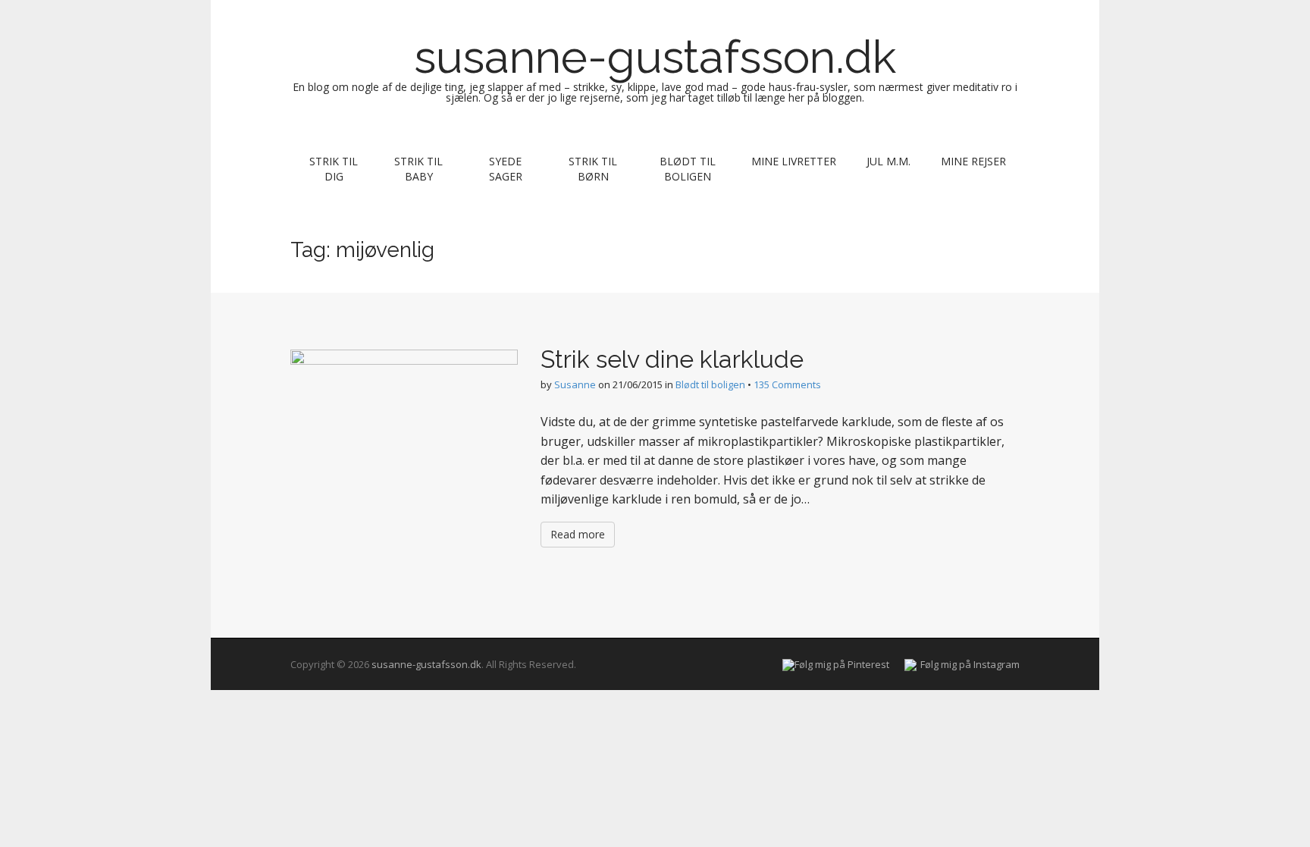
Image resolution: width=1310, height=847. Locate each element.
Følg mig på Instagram (970, 664)
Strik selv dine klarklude (672, 359)
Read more (577, 534)
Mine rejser (973, 161)
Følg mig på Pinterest (841, 664)
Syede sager (505, 169)
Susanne (575, 384)
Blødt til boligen (688, 169)
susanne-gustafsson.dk (655, 56)
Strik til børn (593, 169)
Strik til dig (333, 169)
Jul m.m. (888, 161)
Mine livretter (793, 161)
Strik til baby (418, 169)
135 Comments (787, 384)
